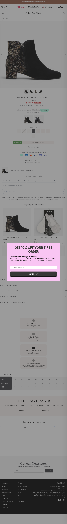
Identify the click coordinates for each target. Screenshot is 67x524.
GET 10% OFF (34, 274)
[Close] (57, 245)
